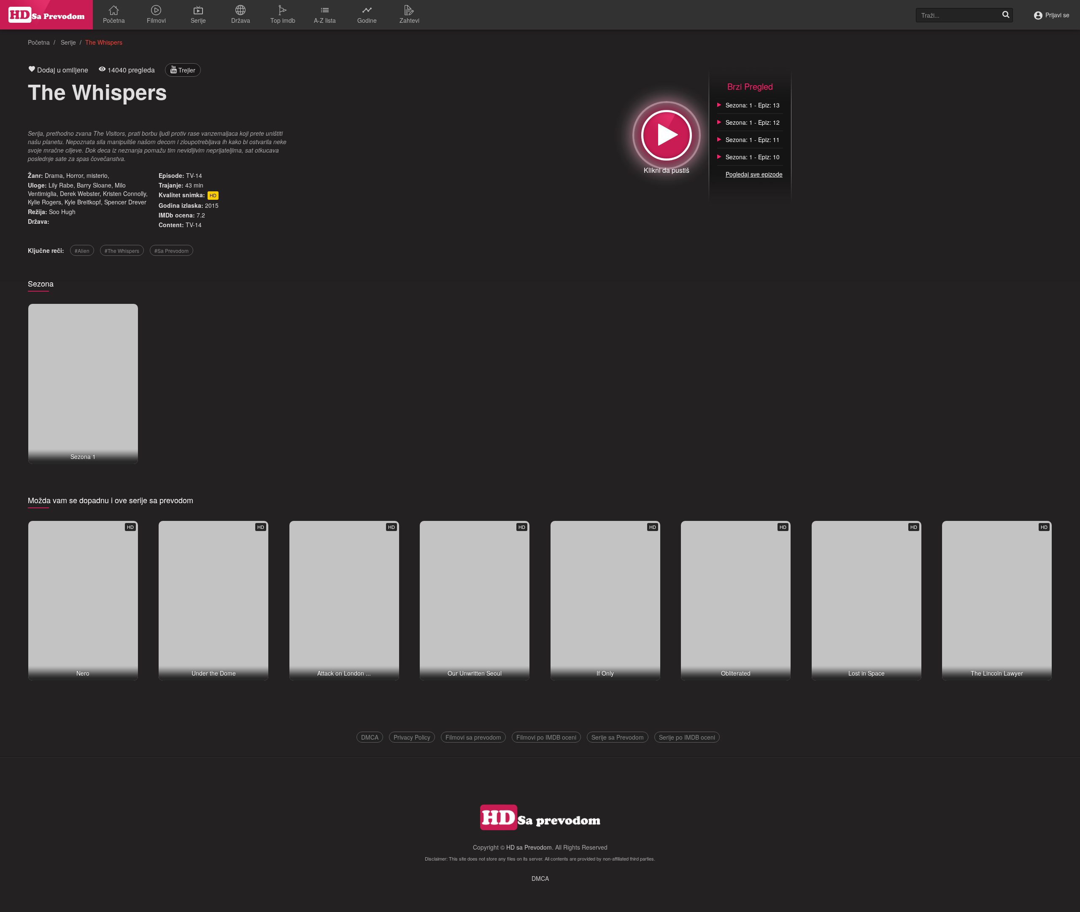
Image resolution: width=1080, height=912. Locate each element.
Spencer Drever (125, 202)
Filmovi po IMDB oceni (546, 737)
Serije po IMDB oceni (687, 737)
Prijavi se (1056, 15)
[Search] (1006, 15)
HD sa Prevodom (529, 847)
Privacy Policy (412, 737)
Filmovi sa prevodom (473, 737)
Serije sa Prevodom (617, 737)
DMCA (369, 737)
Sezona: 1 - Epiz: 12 (753, 122)
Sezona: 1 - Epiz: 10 (753, 157)
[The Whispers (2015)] (666, 135)
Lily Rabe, (62, 185)
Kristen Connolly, (125, 193)
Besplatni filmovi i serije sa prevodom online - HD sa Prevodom (46, 15)
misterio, (97, 175)
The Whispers (97, 91)
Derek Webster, (80, 193)
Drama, (55, 175)
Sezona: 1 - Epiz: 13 (753, 105)
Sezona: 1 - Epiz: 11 (753, 139)
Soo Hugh (62, 211)
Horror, (75, 175)
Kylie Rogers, (45, 202)
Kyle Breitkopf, (84, 202)
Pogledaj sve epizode (754, 174)
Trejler (186, 70)
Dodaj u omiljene (61, 70)
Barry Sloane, (95, 185)
